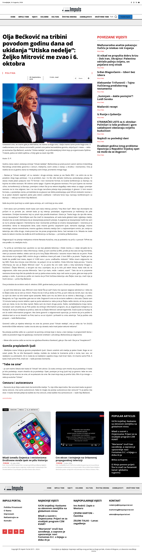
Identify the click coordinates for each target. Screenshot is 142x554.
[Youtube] (139, 2)
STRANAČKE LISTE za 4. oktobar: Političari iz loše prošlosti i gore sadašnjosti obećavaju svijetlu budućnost (117, 126)
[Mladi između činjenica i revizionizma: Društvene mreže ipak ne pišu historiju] (26, 433)
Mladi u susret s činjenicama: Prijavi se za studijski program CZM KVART (124, 435)
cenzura (13, 410)
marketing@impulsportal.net (121, 510)
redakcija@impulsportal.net (121, 505)
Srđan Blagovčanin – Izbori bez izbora (116, 73)
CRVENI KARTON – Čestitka (83, 514)
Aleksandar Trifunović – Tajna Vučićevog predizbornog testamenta (116, 85)
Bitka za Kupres (119, 459)
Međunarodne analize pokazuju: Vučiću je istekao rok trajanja (117, 46)
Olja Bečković (32, 410)
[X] (136, 2)
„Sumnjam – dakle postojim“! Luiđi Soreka (115, 97)
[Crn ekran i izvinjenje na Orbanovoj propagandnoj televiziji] (80, 433)
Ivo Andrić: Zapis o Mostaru (83, 507)
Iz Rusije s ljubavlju (109, 114)
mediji (21, 410)
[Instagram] (134, 2)
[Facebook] (131, 2)
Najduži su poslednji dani (113, 138)
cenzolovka (7, 398)
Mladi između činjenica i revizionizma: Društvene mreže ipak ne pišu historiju (25, 459)
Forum (6, 463)
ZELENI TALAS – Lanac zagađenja (85, 522)
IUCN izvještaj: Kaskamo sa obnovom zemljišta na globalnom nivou (124, 424)
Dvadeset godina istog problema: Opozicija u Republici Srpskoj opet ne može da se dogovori (118, 149)
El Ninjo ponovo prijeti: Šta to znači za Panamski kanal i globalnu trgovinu (124, 468)
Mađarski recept (107, 106)
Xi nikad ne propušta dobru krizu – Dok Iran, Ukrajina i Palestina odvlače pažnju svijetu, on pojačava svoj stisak (117, 60)
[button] (114, 16)
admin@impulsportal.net (119, 514)
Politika (10, 73)
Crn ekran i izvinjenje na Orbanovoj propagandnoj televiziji (76, 459)
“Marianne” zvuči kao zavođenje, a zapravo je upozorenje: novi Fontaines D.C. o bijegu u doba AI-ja (124, 449)
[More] (88, 78)
